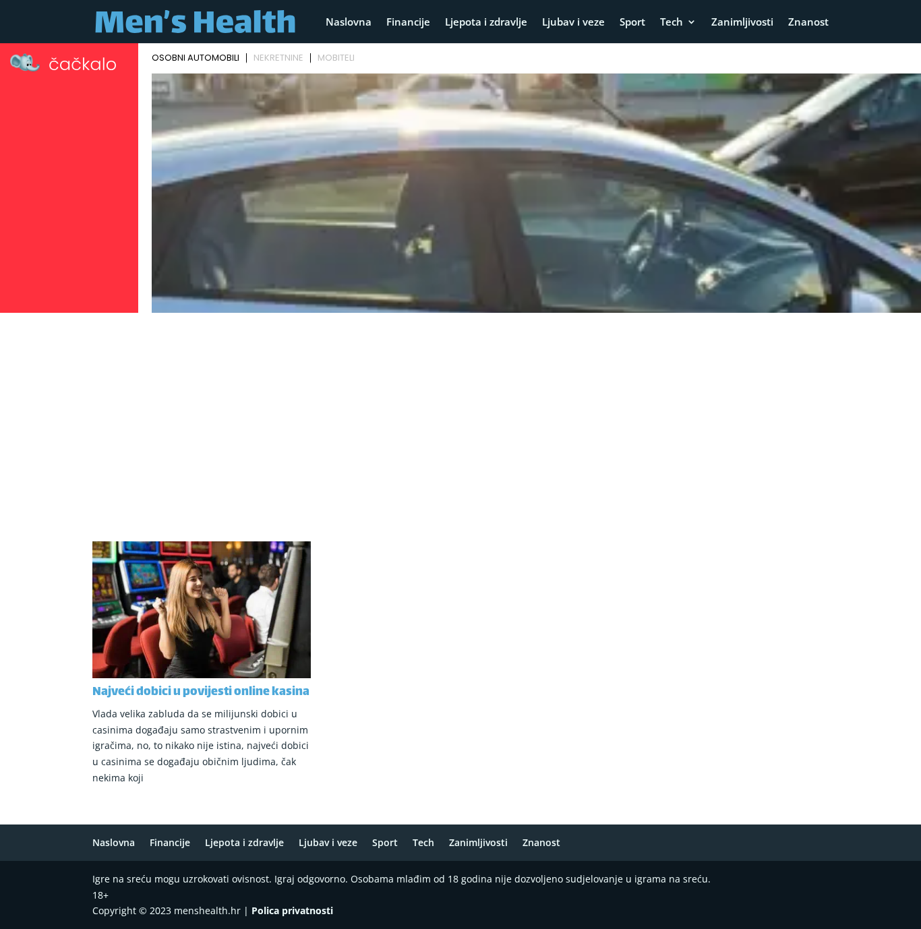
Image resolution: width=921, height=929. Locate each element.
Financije (408, 22)
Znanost (808, 22)
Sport (632, 22)
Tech (671, 22)
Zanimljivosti (742, 22)
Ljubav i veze (573, 22)
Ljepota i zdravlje (486, 22)
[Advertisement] (460, 418)
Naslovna (349, 22)
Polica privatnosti (292, 910)
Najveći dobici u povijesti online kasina (200, 692)
